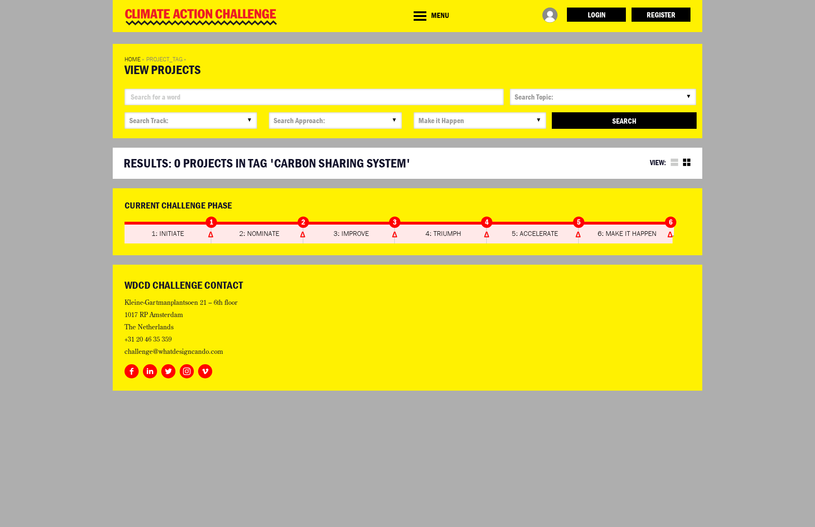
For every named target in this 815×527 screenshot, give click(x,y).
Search (624, 120)
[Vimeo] (205, 369)
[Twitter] (168, 369)
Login (597, 14)
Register (661, 14)
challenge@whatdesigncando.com (174, 351)
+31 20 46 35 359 (148, 339)
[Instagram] (187, 369)
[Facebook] (131, 369)
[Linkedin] (150, 369)
